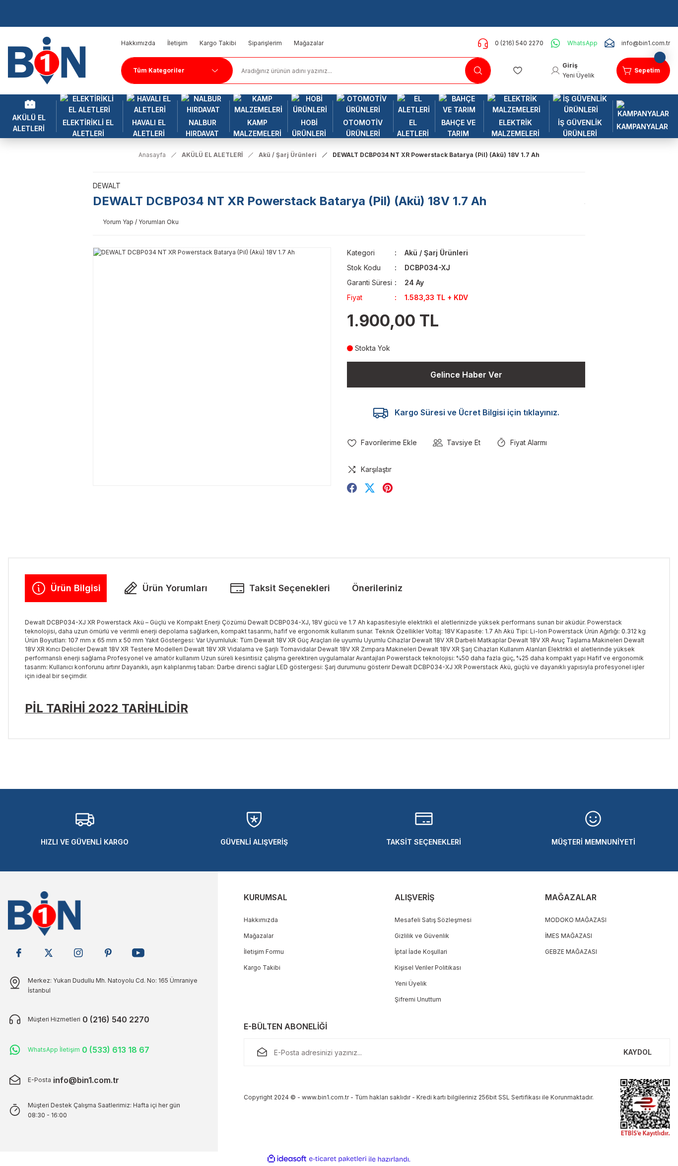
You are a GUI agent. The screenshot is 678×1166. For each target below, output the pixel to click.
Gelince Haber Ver (466, 375)
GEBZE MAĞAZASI (571, 951)
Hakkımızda (261, 920)
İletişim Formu (264, 951)
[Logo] (50, 60)
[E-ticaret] (338, 1159)
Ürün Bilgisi (76, 588)
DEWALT (107, 185)
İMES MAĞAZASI (568, 935)
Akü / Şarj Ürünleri (436, 252)
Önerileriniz (377, 588)
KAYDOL (637, 1052)
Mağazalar (258, 935)
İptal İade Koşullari (421, 951)
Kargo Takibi (262, 967)
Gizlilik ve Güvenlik (422, 935)
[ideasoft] (287, 1159)
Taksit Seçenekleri (289, 588)
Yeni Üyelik (411, 983)
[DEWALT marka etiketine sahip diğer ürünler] (584, 203)
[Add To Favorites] (382, 442)
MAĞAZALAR (571, 897)
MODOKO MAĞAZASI (576, 920)
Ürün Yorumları (174, 588)
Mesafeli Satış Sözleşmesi (433, 920)
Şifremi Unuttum (418, 999)
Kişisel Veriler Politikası (428, 967)
